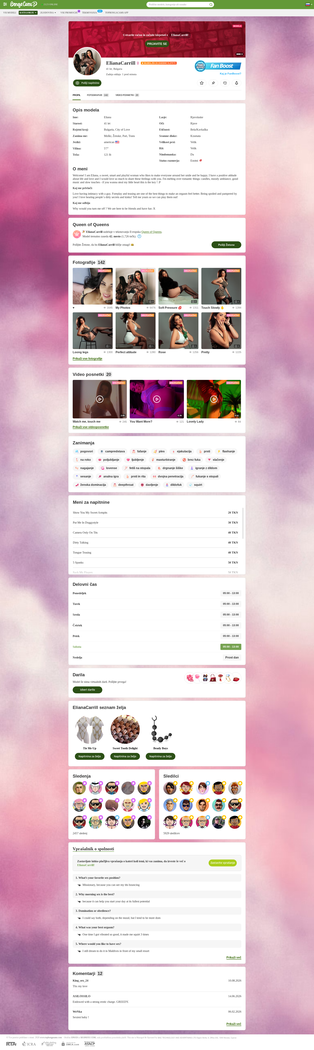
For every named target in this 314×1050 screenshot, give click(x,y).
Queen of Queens (151, 231)
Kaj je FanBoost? (230, 73)
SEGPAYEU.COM (88, 1038)
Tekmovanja (89, 12)
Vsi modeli (9, 12)
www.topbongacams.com (51, 1037)
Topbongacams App (116, 12)
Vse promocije (69, 12)
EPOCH (74, 1038)
